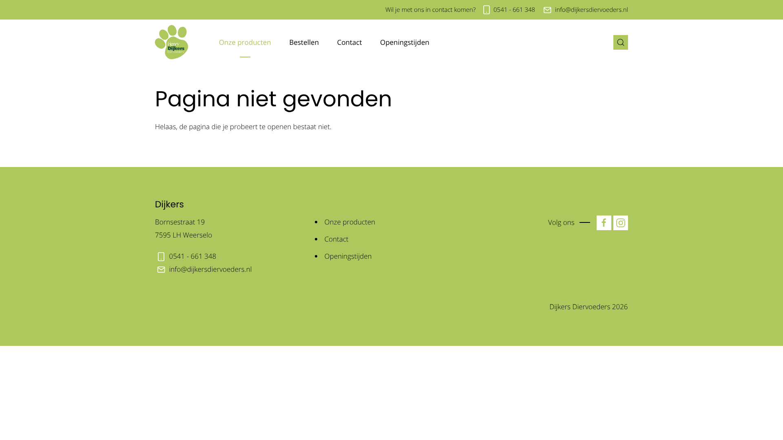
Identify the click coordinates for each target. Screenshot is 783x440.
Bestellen (304, 42)
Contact (349, 42)
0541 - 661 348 (514, 10)
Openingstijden (404, 42)
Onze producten (245, 42)
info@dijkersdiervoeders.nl (591, 10)
